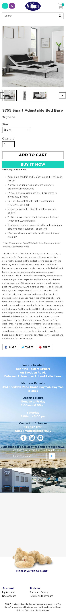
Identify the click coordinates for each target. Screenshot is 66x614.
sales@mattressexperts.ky (33, 431)
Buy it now (33, 164)
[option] (9, 95)
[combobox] (33, 15)
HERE (30, 338)
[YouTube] (40, 438)
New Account (9, 596)
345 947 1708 (12, 6)
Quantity (8, 138)
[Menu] (5, 6)
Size (5, 124)
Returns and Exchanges (41, 596)
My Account (8, 592)
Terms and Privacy (39, 592)
